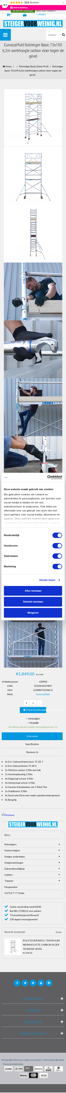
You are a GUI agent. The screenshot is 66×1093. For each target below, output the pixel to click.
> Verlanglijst (33, 718)
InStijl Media (17, 1064)
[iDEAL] (18, 1069)
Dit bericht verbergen (23, 11)
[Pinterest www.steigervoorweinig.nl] (33, 983)
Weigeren (33, 612)
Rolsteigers (10, 844)
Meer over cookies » (46, 11)
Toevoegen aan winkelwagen (35, 710)
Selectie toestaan (33, 601)
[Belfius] (38, 1069)
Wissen (59, 932)
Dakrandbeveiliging (14, 868)
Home (8, 66)
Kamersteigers (12, 850)
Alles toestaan (33, 590)
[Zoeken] (63, 35)
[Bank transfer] (8, 1069)
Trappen (8, 880)
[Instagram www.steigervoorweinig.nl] (49, 983)
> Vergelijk (33, 722)
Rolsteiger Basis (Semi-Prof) (33, 66)
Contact (41, 14)
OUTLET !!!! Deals (14, 893)
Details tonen (47, 580)
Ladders (8, 874)
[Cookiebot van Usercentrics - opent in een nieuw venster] (47, 477)
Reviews (32, 752)
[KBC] (48, 1069)
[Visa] (43, 1075)
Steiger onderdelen (14, 856)
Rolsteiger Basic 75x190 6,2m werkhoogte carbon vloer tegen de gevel (41, 944)
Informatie (32, 736)
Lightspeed (59, 1060)
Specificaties (32, 744)
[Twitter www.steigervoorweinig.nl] (25, 983)
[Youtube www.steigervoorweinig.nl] (41, 983)
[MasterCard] (33, 1075)
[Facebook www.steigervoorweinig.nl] (17, 983)
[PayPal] (58, 1069)
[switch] (57, 545)
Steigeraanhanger (13, 862)
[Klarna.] (23, 1075)
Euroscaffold (43, 694)
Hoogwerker (11, 887)
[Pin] (28, 1069)
